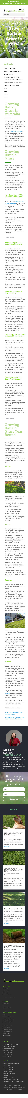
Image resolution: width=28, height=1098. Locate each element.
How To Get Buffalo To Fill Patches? (13, 80)
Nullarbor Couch (8, 1050)
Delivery (5, 993)
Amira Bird (10, 48)
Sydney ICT (19, 1089)
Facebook (6, 1003)
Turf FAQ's (6, 1075)
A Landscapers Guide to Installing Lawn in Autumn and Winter (14, 947)
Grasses (16, 50)
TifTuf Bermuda (7, 1054)
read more (7, 846)
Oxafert (7, 694)
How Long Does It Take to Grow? (12, 71)
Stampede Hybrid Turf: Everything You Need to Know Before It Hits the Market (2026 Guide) (13, 869)
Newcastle (6, 1033)
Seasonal (20, 911)
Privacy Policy (7, 995)
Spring (5, 91)
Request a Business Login (11, 1063)
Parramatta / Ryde (8, 1017)
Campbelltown (7, 1025)
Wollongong (7, 1035)
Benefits (6, 836)
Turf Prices (6, 1065)
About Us (5, 989)
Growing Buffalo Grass (10, 68)
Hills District (7, 1023)
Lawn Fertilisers (8, 1077)
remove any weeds (11, 515)
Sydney (5, 1014)
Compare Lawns (7, 1071)
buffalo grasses (16, 131)
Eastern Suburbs (8, 1021)
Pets (15, 836)
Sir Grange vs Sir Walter (11, 1079)
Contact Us (6, 991)
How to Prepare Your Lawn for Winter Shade (13, 909)
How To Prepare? (8, 74)
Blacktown (6, 1027)
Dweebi (23, 1087)
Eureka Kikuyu (7, 1052)
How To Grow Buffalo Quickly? (12, 77)
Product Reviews (13, 873)
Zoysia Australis (8, 1056)
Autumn (6, 97)
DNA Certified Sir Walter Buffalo (14, 202)
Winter (5, 88)
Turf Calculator (8, 1067)
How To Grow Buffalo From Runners (13, 82)
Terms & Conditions (9, 997)
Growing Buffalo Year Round (11, 85)
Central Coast (7, 1031)
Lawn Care (8, 50)
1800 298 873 (14, 2)
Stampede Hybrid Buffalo (11, 1044)
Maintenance (14, 53)
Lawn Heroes (16, 52)
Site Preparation (8, 1069)
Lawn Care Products (9, 1073)
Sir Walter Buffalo (9, 1046)
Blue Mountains (7, 1029)
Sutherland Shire (8, 1019)
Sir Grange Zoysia (8, 1048)
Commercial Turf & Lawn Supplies (13, 1081)
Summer (6, 94)
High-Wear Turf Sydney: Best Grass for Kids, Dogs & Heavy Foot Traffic (13, 833)
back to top (10, 237)
